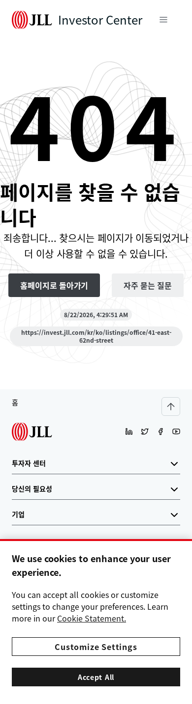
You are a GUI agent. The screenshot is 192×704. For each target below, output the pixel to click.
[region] (96, 621)
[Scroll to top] (170, 406)
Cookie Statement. (91, 618)
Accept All (96, 677)
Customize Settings (96, 646)
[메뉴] (163, 19)
